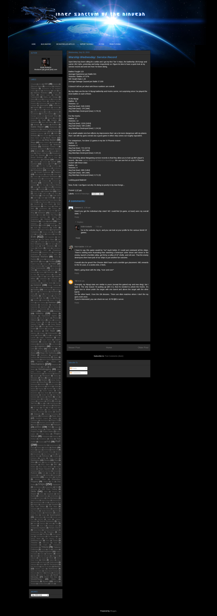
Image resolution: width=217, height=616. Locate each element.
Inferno (54, 313)
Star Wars (53, 506)
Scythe (58, 477)
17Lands (33, 84)
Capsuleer (57, 159)
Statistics (55, 508)
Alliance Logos (45, 95)
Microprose (52, 371)
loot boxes (54, 346)
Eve (33, 236)
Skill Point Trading (49, 489)
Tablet (49, 519)
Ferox (44, 261)
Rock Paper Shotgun (46, 466)
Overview (34, 416)
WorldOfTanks (36, 579)
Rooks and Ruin (46, 471)
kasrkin (49, 328)
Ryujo (50, 473)
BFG (48, 133)
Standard (54, 504)
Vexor (51, 558)
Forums (41, 272)
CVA (57, 198)
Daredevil (37, 204)
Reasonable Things (47, 452)
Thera (47, 540)
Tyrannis (50, 554)
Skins (46, 491)
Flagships (47, 266)
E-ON (43, 225)
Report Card (53, 458)
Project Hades (48, 431)
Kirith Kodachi (86, 227)
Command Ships (36, 178)
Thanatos (50, 532)
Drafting (54, 217)
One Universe (52, 409)
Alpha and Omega (50, 97)
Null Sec (34, 403)
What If (41, 573)
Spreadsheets (37, 502)
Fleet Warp (54, 268)
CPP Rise (42, 185)
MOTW (49, 386)
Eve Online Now (53, 241)
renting (43, 458)
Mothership (41, 386)
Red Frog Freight (49, 454)
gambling (33, 281)
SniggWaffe (50, 494)
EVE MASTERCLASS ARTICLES (65, 44)
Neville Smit (45, 395)
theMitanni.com (36, 540)
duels (50, 221)
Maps (56, 357)
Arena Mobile (46, 107)
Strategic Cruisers (36, 513)
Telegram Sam (53, 525)
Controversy (46, 183)
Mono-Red (55, 382)
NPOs (49, 401)
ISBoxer (34, 320)
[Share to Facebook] (100, 194)
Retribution (35, 460)
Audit (44, 120)
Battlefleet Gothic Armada (50, 129)
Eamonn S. (79, 208)
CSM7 (43, 198)
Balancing (46, 124)
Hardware (54, 292)
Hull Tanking (41, 302)
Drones (43, 221)
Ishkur (42, 320)
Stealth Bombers (47, 511)
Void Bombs (43, 562)
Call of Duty (52, 157)
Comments (76, 373)
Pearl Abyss (44, 420)
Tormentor (34, 545)
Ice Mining (54, 307)
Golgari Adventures (44, 287)
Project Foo (35, 431)
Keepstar (58, 328)
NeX (57, 397)
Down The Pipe (52, 215)
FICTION (101, 44)
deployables (34, 210)
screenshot (35, 477)
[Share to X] (97, 194)
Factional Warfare (39, 256)
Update (58, 554)
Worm (53, 579)
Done (40, 215)
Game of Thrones (49, 281)
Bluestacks (45, 144)
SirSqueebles (49, 487)
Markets (57, 359)
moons (42, 384)
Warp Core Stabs (36, 571)
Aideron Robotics (41, 93)
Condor (36, 181)
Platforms (58, 422)
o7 (46, 403)
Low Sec (51, 349)
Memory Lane (54, 367)
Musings (41, 388)
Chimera (49, 170)
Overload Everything (51, 414)
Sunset (44, 515)
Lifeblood (33, 344)
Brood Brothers (37, 157)
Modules (44, 380)
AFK (39, 90)
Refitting (55, 456)
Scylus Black (48, 477)
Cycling (33, 200)
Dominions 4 (54, 213)
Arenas (56, 107)
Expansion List (46, 252)
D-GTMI (33, 202)
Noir (44, 399)
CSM (59, 191)
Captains (36, 161)
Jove (45, 324)
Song (32, 498)
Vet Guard (42, 558)
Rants (54, 447)
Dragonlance (35, 219)
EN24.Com (34, 230)
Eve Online (41, 241)
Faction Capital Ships (49, 254)
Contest (34, 183)
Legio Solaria (47, 339)
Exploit (56, 252)
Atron (56, 118)
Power (56, 427)
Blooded (55, 142)
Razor (39, 449)
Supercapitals (55, 515)
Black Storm (51, 138)
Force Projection (42, 270)
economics (45, 227)
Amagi (39, 99)
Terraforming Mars (37, 532)
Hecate (40, 294)
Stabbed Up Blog (55, 502)
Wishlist (33, 575)
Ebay (59, 225)
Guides (36, 290)
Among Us (47, 99)
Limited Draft (43, 344)
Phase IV (54, 420)
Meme (45, 367)
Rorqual (55, 471)
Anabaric (55, 99)
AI (60, 90)
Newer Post (74, 347)
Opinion (50, 412)
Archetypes (57, 105)
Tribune (44, 547)
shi (52, 481)
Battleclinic (54, 127)
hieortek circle (46, 296)
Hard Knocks (44, 291)
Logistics (41, 346)
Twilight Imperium (45, 551)
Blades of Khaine (36, 140)
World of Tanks (44, 575)
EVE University (48, 246)
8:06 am (81, 281)
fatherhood (57, 259)
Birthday (34, 135)
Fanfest (33, 259)
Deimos (54, 208)
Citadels (57, 172)
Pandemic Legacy (42, 418)
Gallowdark (43, 278)
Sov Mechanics (52, 498)
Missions (34, 378)
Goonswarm (57, 287)
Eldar (55, 228)
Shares (45, 481)
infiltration (34, 316)
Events (40, 248)
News (50, 397)
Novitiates (41, 401)
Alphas (33, 99)
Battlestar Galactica (37, 133)
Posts (74, 368)
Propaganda (46, 436)
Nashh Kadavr (48, 390)
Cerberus (48, 168)
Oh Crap (36, 407)
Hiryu (50, 298)
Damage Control (55, 202)
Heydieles (34, 296)
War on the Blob (47, 566)
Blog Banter (50, 140)
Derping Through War (48, 210)
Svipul (48, 517)
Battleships (54, 131)
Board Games (55, 149)
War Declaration (52, 564)
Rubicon (34, 473)
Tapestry (42, 523)
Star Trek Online (38, 506)
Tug (49, 549)
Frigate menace (45, 274)
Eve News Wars (47, 239)
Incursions (45, 311)
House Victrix (54, 300)
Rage (32, 447)
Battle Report (37, 127)
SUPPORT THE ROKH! (86, 44)
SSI (46, 502)
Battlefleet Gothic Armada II (39, 131)
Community (57, 178)
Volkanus (33, 564)
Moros (33, 386)
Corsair (33, 185)
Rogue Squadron (45, 469)
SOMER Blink (43, 496)
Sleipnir (33, 494)
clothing (48, 174)
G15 (42, 276)
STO (56, 511)
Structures (49, 513)
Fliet (32, 270)
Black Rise (54, 135)
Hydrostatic (44, 305)
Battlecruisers (35, 129)
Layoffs (33, 337)
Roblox (33, 466)
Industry (39, 313)
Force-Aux (54, 270)
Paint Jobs (56, 416)
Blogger (113, 611)
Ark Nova (40, 109)
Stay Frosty (34, 511)
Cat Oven (45, 164)
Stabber (35, 504)
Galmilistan (54, 278)
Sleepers (54, 491)
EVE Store (51, 244)
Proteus (33, 439)
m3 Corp (42, 351)
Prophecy (55, 436)
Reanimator (34, 452)
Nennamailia (34, 395)
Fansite (41, 259)
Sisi (56, 487)
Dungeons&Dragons (50, 223)
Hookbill (44, 300)
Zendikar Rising (43, 583)
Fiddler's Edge (35, 264)
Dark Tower (47, 206)
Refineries (45, 456)
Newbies (42, 397)
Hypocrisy (34, 307)
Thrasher (34, 543)
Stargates (34, 508)
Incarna (34, 311)
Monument (34, 384)
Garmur (58, 283)
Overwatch (45, 416)
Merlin (33, 369)
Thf (76, 281)
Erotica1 (49, 234)
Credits (35, 187)
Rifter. (40, 462)
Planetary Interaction (45, 422)
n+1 (57, 388)
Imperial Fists (54, 309)
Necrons (55, 393)
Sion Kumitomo (37, 487)
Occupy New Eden (37, 405)
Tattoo (50, 523)
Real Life (55, 450)
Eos (38, 234)
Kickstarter (37, 331)
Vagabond (55, 556)
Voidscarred (54, 562)
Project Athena (52, 429)
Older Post (143, 347)
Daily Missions (43, 202)
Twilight (33, 551)
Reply (77, 217)
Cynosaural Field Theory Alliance (48, 200)
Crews (43, 187)
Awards (54, 120)
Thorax (55, 540)
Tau (56, 523)
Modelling (34, 380)
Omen (41, 409)
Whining (48, 573)
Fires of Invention (36, 266)
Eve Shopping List (38, 244)
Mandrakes (44, 355)
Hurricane (34, 305)
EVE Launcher (49, 237)
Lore (32, 349)
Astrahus (41, 118)
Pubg (51, 439)
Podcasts (57, 425)
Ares (32, 109)
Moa (42, 378)
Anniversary (43, 103)
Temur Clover (37, 530)
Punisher (41, 442)
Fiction (52, 261)
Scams (41, 475)
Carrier (53, 162)
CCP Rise (55, 166)
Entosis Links (47, 232)
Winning (55, 573)
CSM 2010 (54, 193)
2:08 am (87, 208)
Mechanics (37, 364)
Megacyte (55, 364)
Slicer (41, 494)
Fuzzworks (34, 276)
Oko (44, 407)
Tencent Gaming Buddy (51, 530)
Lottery (40, 349)
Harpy (33, 294)
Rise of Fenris (48, 462)
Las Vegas (55, 335)
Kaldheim (41, 328)
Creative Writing (55, 185)
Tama (35, 523)
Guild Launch (48, 289)
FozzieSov (50, 272)
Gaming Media (47, 283)
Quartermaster (53, 445)
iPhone (55, 318)
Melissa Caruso (36, 367)
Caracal (44, 161)
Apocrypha (44, 105)
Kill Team (50, 331)
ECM (35, 227)
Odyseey (48, 405)
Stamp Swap (45, 504)
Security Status (40, 479)
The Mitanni (51, 536)
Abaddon (55, 84)
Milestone (58, 373)
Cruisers (58, 189)
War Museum (35, 566)
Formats (33, 272)
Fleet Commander (38, 268)
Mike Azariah (48, 373)
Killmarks (33, 333)
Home (109, 347)
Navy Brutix (44, 393)
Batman (55, 125)
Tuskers (55, 549)
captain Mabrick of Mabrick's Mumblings (98, 160)
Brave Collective (43, 153)
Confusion (55, 181)
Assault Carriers (47, 114)
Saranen (33, 475)
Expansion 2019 (41, 250)
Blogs (33, 142)
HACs (35, 291)
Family (56, 257)
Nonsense (51, 399)
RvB (43, 473)
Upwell (35, 556)
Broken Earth (53, 155)
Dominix (33, 215)
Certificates (57, 168)
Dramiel (47, 219)
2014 (40, 84)
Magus (33, 355)
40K (46, 84)
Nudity (56, 401)
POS (49, 427)
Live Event (55, 344)
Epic (43, 234)
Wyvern (46, 581)
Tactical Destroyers (47, 521)
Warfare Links (40, 568)
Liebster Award (47, 342)
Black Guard (44, 135)
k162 (43, 326)
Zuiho (52, 583)
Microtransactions (36, 373)
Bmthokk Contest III (38, 149)
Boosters (38, 151)
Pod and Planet (44, 425)
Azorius (36, 125)
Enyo (56, 232)
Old (49, 407)
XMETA (55, 581)
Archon (36, 107)
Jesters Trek (36, 324)
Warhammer (53, 569)
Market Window (47, 359)
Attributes (34, 120)
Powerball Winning (37, 429)
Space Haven (46, 500)
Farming (48, 259)
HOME (34, 44)
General (37, 285)
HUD (32, 302)
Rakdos (46, 447)
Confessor (45, 181)
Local (32, 346)
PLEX (34, 424)
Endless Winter (44, 230)
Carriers (34, 164)
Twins (42, 554)
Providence (42, 439)
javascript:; (54, 322)
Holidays (36, 300)
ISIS (46, 322)
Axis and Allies (47, 122)
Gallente (48, 276)
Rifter (33, 462)
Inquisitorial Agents (49, 316)
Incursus (57, 311)
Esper (56, 234)
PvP (58, 441)
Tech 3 (42, 525)
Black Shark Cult (36, 138)
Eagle (52, 225)
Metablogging (44, 369)
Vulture (41, 564)
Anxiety (52, 103)
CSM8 (50, 198)
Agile (54, 90)
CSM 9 (36, 198)
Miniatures (46, 376)
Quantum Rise (42, 445)
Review (47, 460)
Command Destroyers (49, 176)
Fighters (45, 264)
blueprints (34, 144)
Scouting (55, 475)
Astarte (33, 118)
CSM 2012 (35, 196)
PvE (48, 441)
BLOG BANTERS (46, 44)
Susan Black (39, 517)
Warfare (57, 566)
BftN (56, 133)
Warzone (33, 573)
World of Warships (82, 194)
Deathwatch (43, 208)
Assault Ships (52, 116)
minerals (36, 376)
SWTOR (40, 519)
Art (47, 112)
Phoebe (33, 422)
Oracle (58, 412)
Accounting (48, 86)
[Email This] (93, 194)
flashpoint (55, 266)
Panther (54, 418)
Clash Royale (39, 174)
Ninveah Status (35, 399)
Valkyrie (33, 558)
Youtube (33, 583)
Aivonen (55, 93)
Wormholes (35, 581)
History (58, 298)
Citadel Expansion (43, 172)
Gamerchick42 (35, 283)
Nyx (41, 403)
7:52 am (99, 227)
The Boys (45, 534)
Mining (56, 376)
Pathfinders (34, 420)
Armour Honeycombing (53, 109)
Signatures (57, 484)
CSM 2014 (57, 196)
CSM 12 (45, 193)
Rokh (56, 469)
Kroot (47, 335)
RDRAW (46, 449)
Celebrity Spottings (36, 168)
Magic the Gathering (48, 353)
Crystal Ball (47, 191)
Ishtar (50, 320)
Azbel (58, 122)
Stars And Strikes (44, 508)
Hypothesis (44, 307)
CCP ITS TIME (44, 166)
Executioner (57, 248)
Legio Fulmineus (46, 337)
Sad (57, 473)
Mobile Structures (52, 378)
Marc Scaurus (35, 359)
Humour (52, 302)
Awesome (34, 122)
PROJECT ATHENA (115, 44)
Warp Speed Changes (51, 571)
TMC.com (46, 542)
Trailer (45, 545)
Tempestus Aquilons (38, 528)
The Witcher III (51, 538)
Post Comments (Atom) (114, 356)
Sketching (34, 489)
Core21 (55, 183)
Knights (42, 333)
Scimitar (48, 475)
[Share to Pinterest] (102, 194)
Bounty (53, 151)
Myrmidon (50, 388)
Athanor (50, 118)
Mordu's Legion (53, 384)
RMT (55, 464)
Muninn (33, 388)
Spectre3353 (57, 500)
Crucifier (50, 189)
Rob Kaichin (79, 247)
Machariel (50, 351)
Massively (40, 361)
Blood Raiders (44, 142)
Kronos (40, 335)
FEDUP (36, 261)
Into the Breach (44, 318)
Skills (33, 491)
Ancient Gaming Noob (38, 101)
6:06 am (88, 247)
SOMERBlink (54, 496)
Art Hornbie (54, 112)
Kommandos (53, 333)
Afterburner (47, 90)
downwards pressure (38, 217)
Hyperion (55, 305)
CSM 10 (36, 193)
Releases (34, 458)
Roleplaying (34, 471)
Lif (57, 342)
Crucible (42, 189)
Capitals (46, 159)
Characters (37, 170)
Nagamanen (34, 390)
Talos (59, 521)
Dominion (41, 213)
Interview (33, 318)
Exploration (34, 254)
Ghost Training (53, 285)
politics (38, 427)
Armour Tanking (38, 112)
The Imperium (40, 536)
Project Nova (44, 434)
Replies (80, 222)
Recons (58, 452)
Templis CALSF (55, 528)
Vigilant (51, 560)
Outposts (37, 414)
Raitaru (39, 447)
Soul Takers (40, 498)
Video (44, 560)
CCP (52, 164)
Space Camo (35, 500)
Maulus (53, 361)
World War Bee (50, 577)
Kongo (33, 335)
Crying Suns (37, 191)
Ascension (35, 114)
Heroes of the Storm (51, 294)
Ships (41, 484)
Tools (55, 542)
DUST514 (34, 225)
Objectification (54, 403)
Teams (33, 526)
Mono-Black (43, 382)
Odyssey (57, 405)
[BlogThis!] (95, 194)
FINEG (54, 264)
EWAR (48, 248)
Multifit (56, 386)
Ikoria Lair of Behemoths (39, 309)
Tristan (43, 549)
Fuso (56, 274)
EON (32, 234)
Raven (33, 449)
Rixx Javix (45, 464)
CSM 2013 (46, 196)
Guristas (58, 289)
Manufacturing (45, 357)
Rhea (56, 460)
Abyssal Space (36, 86)
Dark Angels (48, 204)
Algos (33, 95)
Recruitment (37, 454)
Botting (46, 151)
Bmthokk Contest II (50, 147)
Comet (36, 176)
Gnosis (33, 287)
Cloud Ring (57, 174)
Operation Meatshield (37, 412)
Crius (49, 187)
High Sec (42, 298)
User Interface (44, 556)
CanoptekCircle (35, 159)
